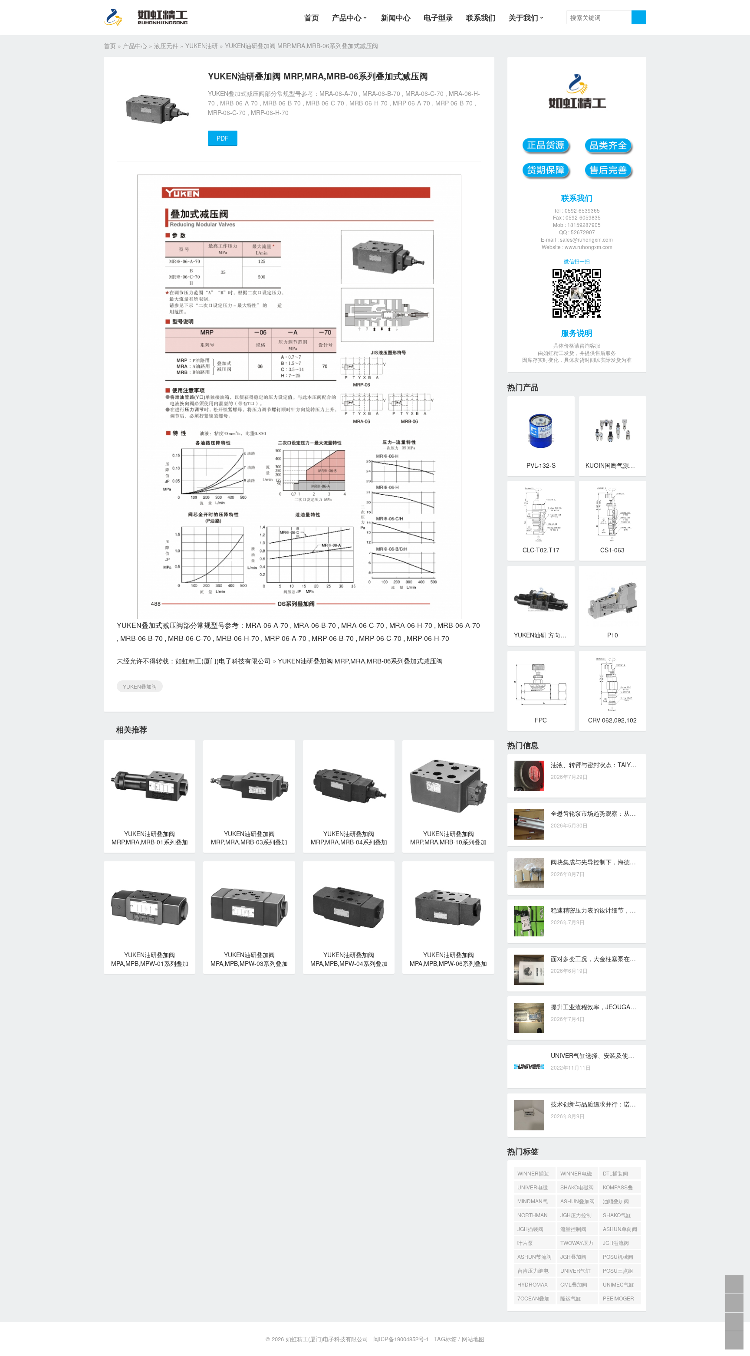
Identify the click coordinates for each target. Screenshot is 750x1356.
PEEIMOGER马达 (618, 1299)
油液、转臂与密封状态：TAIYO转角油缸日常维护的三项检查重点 (638, 764)
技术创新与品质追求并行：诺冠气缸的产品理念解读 (621, 1104)
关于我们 (523, 17)
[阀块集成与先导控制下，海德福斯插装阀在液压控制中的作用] (529, 873)
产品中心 (347, 17)
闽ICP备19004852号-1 (401, 1339)
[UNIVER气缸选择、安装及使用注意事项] (529, 1066)
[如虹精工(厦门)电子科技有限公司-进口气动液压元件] (153, 17)
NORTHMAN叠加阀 (532, 1216)
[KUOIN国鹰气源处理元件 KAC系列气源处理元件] (613, 430)
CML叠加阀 (573, 1284)
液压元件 (166, 45)
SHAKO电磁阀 (577, 1187)
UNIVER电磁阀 (532, 1188)
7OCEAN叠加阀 (533, 1299)
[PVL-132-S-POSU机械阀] (541, 430)
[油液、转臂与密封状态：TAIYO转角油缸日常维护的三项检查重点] (529, 776)
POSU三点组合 (618, 1272)
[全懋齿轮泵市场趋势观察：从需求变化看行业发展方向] (529, 824)
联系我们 (481, 17)
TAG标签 (445, 1339)
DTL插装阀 (615, 1173)
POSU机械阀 (618, 1256)
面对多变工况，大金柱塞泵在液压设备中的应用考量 (621, 958)
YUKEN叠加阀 (140, 686)
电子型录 (438, 17)
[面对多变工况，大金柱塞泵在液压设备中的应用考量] (529, 970)
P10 (612, 634)
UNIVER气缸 (575, 1270)
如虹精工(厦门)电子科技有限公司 (223, 660)
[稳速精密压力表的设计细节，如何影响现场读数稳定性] (529, 921)
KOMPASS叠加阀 (618, 1188)
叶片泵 (525, 1242)
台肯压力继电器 (533, 1272)
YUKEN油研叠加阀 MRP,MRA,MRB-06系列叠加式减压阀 (360, 660)
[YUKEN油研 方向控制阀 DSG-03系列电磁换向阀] (541, 599)
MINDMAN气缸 (532, 1202)
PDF (223, 138)
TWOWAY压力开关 (576, 1244)
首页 (311, 17)
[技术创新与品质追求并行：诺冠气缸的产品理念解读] (529, 1115)
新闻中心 (396, 17)
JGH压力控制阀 (576, 1216)
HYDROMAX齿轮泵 (532, 1285)
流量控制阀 (573, 1228)
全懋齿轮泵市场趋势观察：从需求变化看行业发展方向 (624, 813)
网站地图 (473, 1339)
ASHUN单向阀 (620, 1228)
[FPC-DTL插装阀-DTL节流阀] (541, 684)
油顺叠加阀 (616, 1201)
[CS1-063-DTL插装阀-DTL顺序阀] (613, 514)
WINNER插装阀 (533, 1174)
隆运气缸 (570, 1298)
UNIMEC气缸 (618, 1284)
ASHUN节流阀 (534, 1256)
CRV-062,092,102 (612, 720)
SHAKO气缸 (617, 1214)
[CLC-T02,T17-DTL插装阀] (541, 514)
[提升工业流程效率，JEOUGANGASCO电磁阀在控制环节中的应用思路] (529, 1018)
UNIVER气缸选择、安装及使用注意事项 (604, 1055)
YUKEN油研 (201, 45)
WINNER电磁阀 (576, 1174)
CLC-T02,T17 (541, 549)
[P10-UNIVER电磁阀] (613, 599)
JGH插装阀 (530, 1228)
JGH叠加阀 (573, 1256)
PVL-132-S (541, 465)
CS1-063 (612, 549)
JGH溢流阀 (616, 1242)
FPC (541, 720)
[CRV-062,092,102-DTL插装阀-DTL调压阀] (613, 684)
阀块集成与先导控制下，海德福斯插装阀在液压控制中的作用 (633, 861)
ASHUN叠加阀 (577, 1201)
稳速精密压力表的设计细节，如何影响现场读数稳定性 (624, 910)
